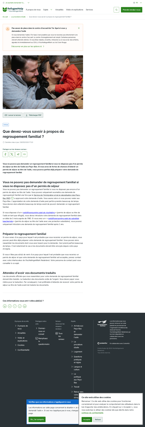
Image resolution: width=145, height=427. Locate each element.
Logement (78, 351)
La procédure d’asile (18, 17)
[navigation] (48, 9)
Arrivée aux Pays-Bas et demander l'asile (78, 331)
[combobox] (16, 2)
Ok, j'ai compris (37, 419)
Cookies (21, 345)
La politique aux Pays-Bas (78, 378)
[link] (13, 9)
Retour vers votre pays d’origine (78, 395)
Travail (76, 387)
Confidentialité (23, 350)
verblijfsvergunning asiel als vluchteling (39, 212)
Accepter (86, 419)
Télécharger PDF (35, 115)
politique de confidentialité (92, 413)
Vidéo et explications (74, 10)
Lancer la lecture (14, 115)
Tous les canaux (61, 336)
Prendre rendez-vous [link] (131, 10)
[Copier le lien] (24, 154)
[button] (78, 28)
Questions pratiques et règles (78, 359)
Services (89, 10)
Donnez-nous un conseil (42, 331)
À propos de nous (33, 10)
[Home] (13, 9)
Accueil (5, 17)
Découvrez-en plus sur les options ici (26, 46)
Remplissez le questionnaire (43, 341)
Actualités (59, 10)
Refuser (98, 419)
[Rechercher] (116, 9)
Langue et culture (78, 368)
